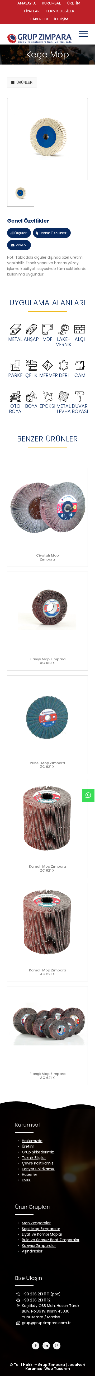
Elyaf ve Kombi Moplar (42, 1234)
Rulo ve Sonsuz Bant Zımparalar (50, 1239)
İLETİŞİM (61, 19)
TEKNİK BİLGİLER (60, 11)
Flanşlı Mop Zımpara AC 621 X (47, 1075)
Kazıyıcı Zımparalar (39, 1245)
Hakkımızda (32, 1140)
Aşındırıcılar (32, 1251)
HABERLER (39, 19)
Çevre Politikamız (37, 1163)
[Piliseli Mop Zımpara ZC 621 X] (47, 716)
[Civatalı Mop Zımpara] (47, 508)
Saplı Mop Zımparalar (41, 1228)
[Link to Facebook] (36, 1346)
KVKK (26, 1180)
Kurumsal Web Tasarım (47, 1368)
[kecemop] (47, 139)
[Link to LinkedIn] (46, 1346)
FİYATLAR (32, 11)
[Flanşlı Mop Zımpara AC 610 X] (47, 612)
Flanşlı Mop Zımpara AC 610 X (47, 661)
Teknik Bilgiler (34, 1157)
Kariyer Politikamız (38, 1169)
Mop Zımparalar (36, 1223)
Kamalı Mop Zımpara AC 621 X (47, 972)
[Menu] (80, 34)
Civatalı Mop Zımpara (47, 557)
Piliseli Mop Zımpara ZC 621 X (47, 764)
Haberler (29, 1174)
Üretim (28, 1146)
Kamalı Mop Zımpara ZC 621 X (47, 868)
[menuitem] (26, 3)
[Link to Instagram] (57, 1346)
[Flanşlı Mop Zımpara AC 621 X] (47, 1026)
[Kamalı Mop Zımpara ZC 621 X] (47, 819)
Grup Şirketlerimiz (38, 1152)
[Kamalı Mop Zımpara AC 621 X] (47, 923)
